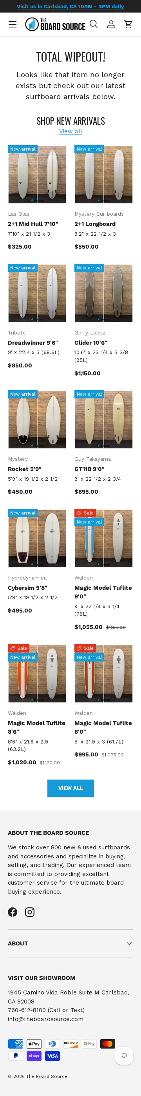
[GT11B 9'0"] (103, 419)
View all (70, 131)
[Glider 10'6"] (103, 293)
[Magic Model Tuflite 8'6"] (37, 673)
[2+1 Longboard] (103, 174)
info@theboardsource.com (45, 1019)
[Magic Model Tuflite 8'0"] (103, 673)
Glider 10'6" (90, 342)
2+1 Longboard (95, 223)
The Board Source (46, 1076)
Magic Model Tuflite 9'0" (103, 592)
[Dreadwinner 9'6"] (37, 293)
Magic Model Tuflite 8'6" (36, 728)
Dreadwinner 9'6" (33, 342)
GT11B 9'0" (89, 469)
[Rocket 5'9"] (37, 419)
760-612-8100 (27, 1010)
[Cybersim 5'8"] (37, 538)
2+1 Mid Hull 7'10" (33, 223)
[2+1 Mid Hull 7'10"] (37, 174)
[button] (128, 24)
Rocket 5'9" (25, 469)
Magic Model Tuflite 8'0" (103, 728)
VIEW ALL (70, 788)
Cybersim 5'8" (27, 587)
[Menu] (12, 24)
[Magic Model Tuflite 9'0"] (103, 538)
